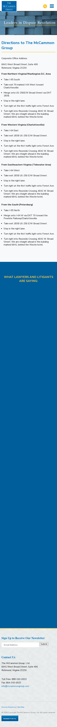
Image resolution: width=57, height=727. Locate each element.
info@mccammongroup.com (15, 686)
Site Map (20, 707)
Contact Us (8, 657)
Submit (43, 644)
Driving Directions (8, 707)
